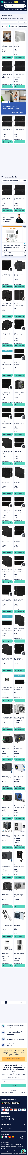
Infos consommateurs (6, 1153)
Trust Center (4, 1149)
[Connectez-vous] (20, 2)
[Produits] (2, 6)
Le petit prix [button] (11, 228)
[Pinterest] (9, 1119)
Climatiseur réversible (7, 15)
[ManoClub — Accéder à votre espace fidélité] (16, 2)
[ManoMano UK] (6, 1137)
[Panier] (24, 2)
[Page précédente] (3, 1002)
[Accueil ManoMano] (7, 2)
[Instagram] (13, 1119)
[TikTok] (17, 1119)
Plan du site (18, 1144)
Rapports (16, 1153)
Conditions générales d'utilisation (9, 1151)
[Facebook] (6, 1119)
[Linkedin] (2, 1119)
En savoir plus (16, 1094)
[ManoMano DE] (9, 1137)
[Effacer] (24, 6)
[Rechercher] (5, 6)
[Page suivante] (24, 1002)
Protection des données (17, 1146)
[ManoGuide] (23, 1151)
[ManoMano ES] (13, 1137)
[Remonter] (22, 1137)
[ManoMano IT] (2, 1137)
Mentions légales (5, 1146)
